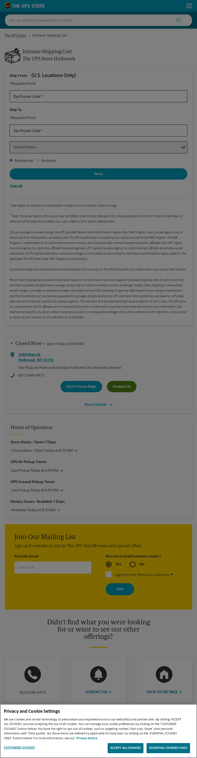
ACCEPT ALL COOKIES (125, 748)
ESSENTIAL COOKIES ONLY (168, 748)
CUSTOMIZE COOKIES (19, 747)
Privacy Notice (86, 738)
